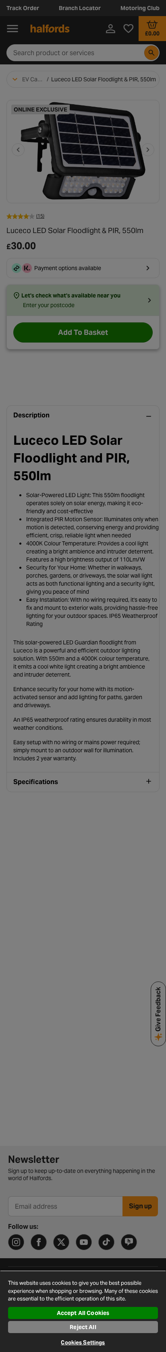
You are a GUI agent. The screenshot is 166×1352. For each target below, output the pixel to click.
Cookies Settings (83, 1342)
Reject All (83, 1327)
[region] (83, 1311)
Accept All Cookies (83, 1313)
